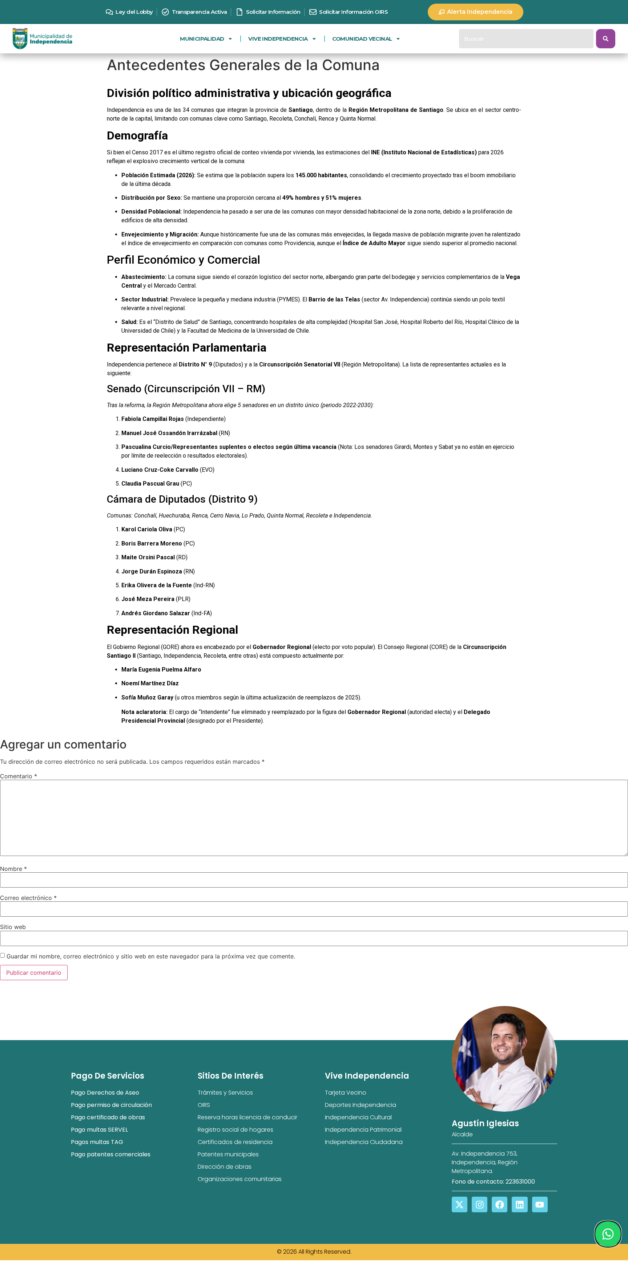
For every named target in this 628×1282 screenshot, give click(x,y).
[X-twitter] (459, 1204)
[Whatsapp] (607, 1234)
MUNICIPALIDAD (202, 38)
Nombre (13, 869)
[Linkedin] (519, 1204)
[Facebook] (499, 1204)
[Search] (605, 38)
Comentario (18, 776)
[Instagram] (479, 1204)
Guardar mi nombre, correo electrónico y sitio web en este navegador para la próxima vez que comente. (151, 956)
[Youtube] (540, 1204)
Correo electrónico (28, 898)
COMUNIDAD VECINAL (362, 38)
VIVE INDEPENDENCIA (277, 38)
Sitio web (13, 927)
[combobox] (526, 38)
